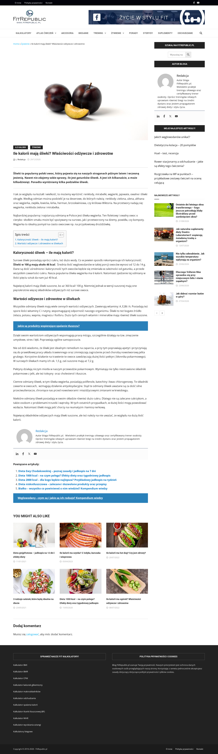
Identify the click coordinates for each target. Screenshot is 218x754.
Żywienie (116, 33)
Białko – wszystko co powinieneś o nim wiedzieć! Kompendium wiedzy (62, 488)
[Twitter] (29, 454)
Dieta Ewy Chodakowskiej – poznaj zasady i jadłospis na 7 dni (57, 471)
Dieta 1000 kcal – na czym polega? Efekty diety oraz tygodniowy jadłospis (64, 475)
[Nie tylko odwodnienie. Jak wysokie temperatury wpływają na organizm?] (163, 254)
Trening (98, 33)
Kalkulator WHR (20, 718)
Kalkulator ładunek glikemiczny (28, 685)
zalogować (32, 634)
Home (16, 43)
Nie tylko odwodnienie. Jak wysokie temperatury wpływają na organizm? (190, 256)
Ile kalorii (20, 147)
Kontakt (49, 2)
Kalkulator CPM (20, 678)
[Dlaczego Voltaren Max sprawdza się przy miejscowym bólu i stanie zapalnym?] (163, 272)
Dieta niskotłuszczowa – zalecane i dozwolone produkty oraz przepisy (62, 484)
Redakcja (22, 159)
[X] (203, 2)
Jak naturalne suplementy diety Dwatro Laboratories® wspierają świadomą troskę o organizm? (189, 235)
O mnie (18, 2)
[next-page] (162, 313)
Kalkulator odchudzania (24, 698)
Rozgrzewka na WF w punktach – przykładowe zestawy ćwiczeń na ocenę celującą (177, 178)
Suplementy (165, 33)
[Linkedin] (17, 454)
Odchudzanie (185, 33)
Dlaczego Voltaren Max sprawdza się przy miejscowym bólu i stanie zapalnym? (189, 277)
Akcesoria (67, 33)
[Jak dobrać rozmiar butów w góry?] (163, 294)
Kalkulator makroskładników (26, 691)
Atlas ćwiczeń (44, 33)
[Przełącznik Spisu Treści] (59, 235)
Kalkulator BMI (20, 665)
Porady (133, 33)
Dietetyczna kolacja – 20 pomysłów (175, 145)
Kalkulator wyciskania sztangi (27, 724)
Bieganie (83, 33)
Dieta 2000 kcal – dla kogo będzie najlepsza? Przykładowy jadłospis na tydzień (67, 480)
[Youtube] (198, 2)
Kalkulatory (23, 33)
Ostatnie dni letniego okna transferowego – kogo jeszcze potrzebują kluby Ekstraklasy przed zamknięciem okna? (190, 210)
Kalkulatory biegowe (23, 731)
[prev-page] (156, 313)
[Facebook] (194, 2)
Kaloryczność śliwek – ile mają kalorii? (37, 239)
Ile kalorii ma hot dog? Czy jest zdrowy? (126, 553)
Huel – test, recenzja (166, 153)
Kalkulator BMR (20, 671)
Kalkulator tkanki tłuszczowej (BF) (29, 711)
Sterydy (148, 33)
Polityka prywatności (33, 2)
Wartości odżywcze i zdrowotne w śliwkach (40, 243)
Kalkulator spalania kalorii (25, 704)
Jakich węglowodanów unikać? (172, 137)
